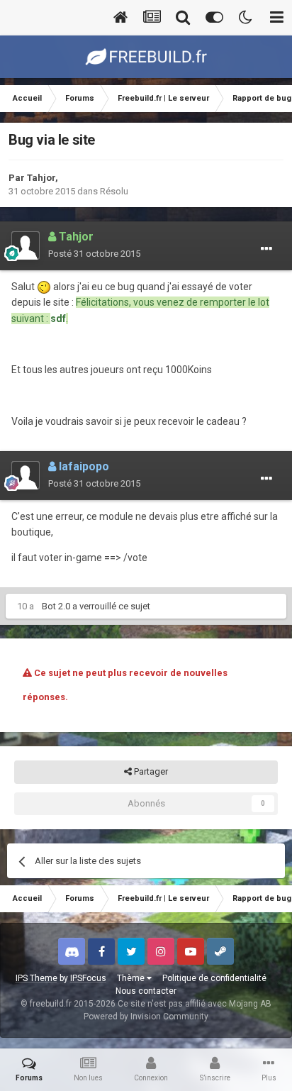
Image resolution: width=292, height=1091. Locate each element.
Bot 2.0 (56, 606)
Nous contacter (146, 991)
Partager (150, 771)
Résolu (114, 191)
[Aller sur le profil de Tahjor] (25, 245)
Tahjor (41, 177)
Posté (94, 253)
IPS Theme (36, 978)
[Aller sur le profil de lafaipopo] (25, 475)
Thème (132, 978)
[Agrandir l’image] (44, 286)
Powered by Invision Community (146, 1016)
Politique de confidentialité (214, 978)
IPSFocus (88, 978)
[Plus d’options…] (266, 248)
